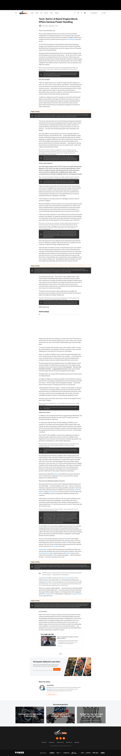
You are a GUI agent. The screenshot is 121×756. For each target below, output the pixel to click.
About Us (44, 742)
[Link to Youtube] (85, 13)
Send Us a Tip (60, 742)
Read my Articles (52, 694)
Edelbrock (45, 579)
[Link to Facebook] (81, 13)
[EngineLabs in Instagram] (57, 738)
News (37, 12)
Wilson (40, 585)
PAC (60, 579)
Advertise (76, 742)
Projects (46, 12)
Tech (41, 12)
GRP (65, 538)
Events (51, 12)
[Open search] (75, 13)
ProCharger (47, 594)
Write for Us (69, 742)
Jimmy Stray (59, 645)
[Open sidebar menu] (16, 13)
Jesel (47, 582)
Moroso (41, 493)
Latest (32, 12)
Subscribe (57, 669)
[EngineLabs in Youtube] (64, 738)
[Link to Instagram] (78, 13)
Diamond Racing (43, 549)
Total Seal (68, 553)
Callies (42, 526)
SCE (53, 555)
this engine (53, 491)
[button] (60, 31)
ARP (71, 504)
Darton (56, 474)
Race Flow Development (68, 577)
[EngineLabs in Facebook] (60, 738)
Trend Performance (44, 553)
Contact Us (51, 742)
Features (57, 12)
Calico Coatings (55, 546)
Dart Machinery (70, 39)
